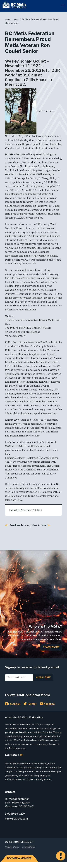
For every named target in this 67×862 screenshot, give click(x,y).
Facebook (14, 703)
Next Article (39, 525)
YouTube (49, 703)
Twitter (32, 703)
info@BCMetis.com (16, 818)
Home (7, 19)
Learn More (51, 647)
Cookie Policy (28, 847)
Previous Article (19, 525)
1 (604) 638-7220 (15, 813)
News (16, 19)
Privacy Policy (12, 847)
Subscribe (43, 677)
